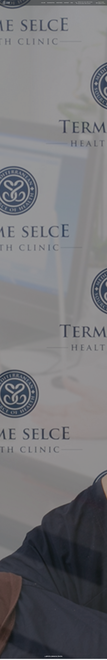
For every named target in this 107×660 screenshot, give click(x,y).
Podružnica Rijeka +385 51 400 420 (84, 3)
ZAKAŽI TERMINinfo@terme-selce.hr (101, 3)
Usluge (43, 2)
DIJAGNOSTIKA (51, 2)
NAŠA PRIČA (59, 2)
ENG (72, 2)
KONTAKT (66, 2)
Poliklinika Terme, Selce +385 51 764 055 (85, 2)
